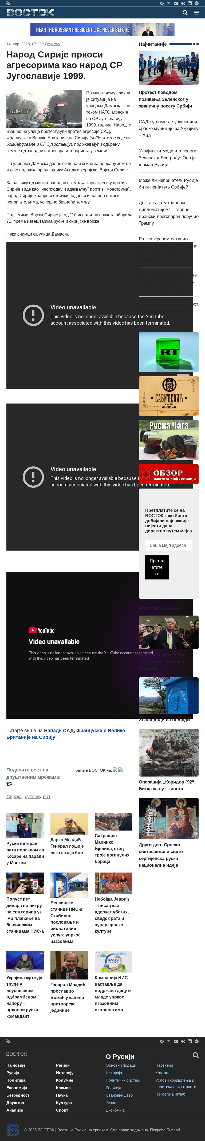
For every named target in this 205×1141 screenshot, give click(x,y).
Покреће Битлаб (170, 1094)
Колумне (64, 1080)
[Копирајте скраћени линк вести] (36, 784)
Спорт (62, 1110)
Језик (111, 1102)
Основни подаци (121, 1065)
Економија (16, 1087)
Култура (64, 1102)
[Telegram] (197, 3)
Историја (114, 1072)
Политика (15, 1080)
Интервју (64, 1072)
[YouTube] (176, 3)
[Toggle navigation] (195, 12)
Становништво (119, 1095)
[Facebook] (162, 3)
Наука (62, 1095)
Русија (12, 1072)
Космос (63, 1087)
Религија (113, 1087)
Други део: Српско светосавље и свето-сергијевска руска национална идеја (161, 855)
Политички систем (123, 1080)
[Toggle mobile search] (185, 12)
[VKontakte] (183, 3)
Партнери (164, 1065)
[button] (196, 13)
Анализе (14, 1110)
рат (46, 796)
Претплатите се (157, 567)
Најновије (15, 1065)
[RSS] (8, 3)
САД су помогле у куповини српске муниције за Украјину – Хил (169, 128)
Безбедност (17, 1095)
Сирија (14, 796)
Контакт (162, 1072)
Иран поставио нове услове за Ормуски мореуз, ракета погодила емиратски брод (168, 281)
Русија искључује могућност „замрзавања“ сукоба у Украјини (168, 311)
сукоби (32, 796)
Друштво (52, 44)
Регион (63, 1065)
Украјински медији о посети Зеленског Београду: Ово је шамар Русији (167, 157)
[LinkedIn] (190, 3)
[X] (169, 3)
